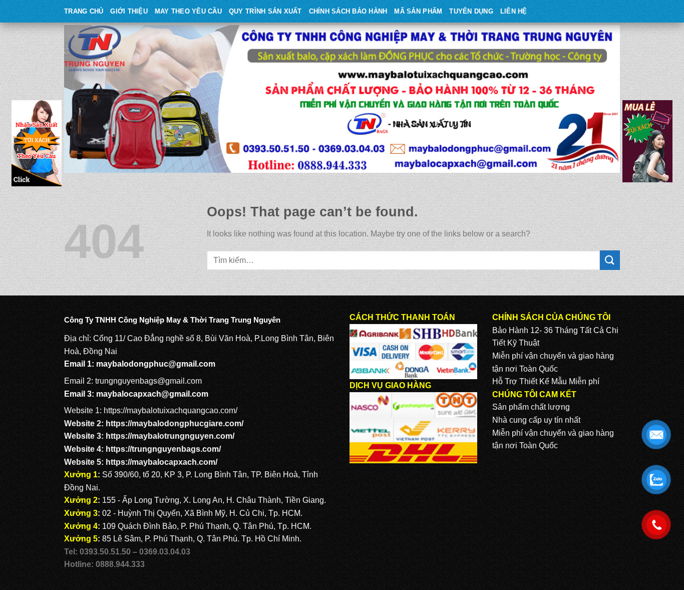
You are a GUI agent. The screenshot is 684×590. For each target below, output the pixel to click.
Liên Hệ (513, 11)
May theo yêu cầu (188, 11)
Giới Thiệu (129, 11)
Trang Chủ (83, 11)
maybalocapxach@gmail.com (152, 394)
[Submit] (610, 260)
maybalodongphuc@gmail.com (155, 364)
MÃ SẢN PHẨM (418, 11)
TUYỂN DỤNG (471, 11)
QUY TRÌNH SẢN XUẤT (265, 11)
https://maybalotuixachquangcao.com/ (170, 410)
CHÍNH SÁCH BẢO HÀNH (348, 11)
